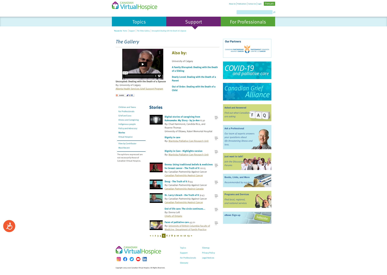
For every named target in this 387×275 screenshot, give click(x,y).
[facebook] (125, 259)
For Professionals (126, 111)
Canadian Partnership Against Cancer (184, 175)
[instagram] (119, 259)
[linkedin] (145, 259)
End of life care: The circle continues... (185, 208)
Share (125, 95)
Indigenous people (127, 124)
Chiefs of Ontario (173, 216)
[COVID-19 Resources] (247, 70)
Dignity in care (172, 137)
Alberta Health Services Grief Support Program (139, 88)
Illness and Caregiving (128, 119)
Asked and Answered (235, 107)
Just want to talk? (233, 156)
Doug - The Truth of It (176, 181)
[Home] (136, 5)
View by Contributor (127, 143)
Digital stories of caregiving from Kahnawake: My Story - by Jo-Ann (182, 118)
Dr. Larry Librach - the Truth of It (182, 195)
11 (181, 235)
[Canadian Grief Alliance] (247, 91)
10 (178, 235)
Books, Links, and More (237, 177)
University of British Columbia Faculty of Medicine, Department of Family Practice (187, 227)
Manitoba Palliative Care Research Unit (188, 141)
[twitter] (132, 259)
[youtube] (138, 259)
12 (185, 235)
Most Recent (124, 147)
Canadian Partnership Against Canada (184, 188)
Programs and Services (236, 194)
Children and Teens (127, 107)
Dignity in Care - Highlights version (183, 151)
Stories (121, 132)
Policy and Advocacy (127, 128)
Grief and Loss (124, 115)
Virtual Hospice (125, 136)
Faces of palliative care (177, 222)
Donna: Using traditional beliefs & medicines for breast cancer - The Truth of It (189, 166)
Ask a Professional (234, 128)
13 (188, 235)
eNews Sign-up (232, 215)
